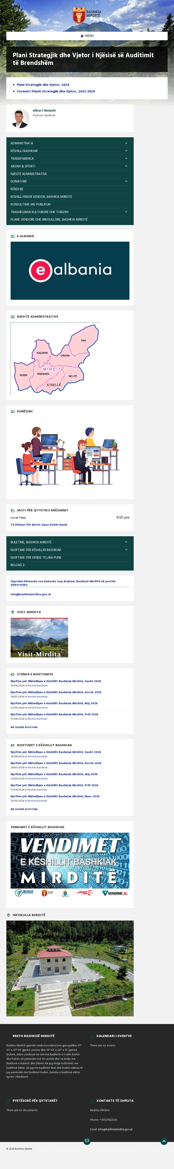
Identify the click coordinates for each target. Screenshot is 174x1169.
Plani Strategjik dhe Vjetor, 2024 (43, 85)
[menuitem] (70, 143)
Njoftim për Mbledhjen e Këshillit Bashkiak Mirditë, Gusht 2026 (56, 681)
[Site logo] (87, 23)
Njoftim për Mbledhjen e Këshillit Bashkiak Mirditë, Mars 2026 (55, 796)
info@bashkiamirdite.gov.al (115, 1129)
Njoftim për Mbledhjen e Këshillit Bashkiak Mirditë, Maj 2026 (54, 703)
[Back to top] (164, 1141)
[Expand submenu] (126, 143)
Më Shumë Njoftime (24, 809)
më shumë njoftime (24, 727)
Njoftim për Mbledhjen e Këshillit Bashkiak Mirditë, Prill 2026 (54, 714)
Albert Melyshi (44, 110)
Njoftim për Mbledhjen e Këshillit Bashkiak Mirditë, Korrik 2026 (56, 692)
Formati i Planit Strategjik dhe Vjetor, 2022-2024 (56, 91)
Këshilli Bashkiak (38, 686)
